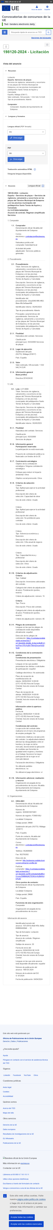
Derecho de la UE (10, 1125)
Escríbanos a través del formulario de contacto (21, 1184)
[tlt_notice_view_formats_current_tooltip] (43, 186)
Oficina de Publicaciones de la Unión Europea (22, 1038)
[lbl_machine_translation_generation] (35, 169)
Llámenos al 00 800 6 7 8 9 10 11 (16, 1174)
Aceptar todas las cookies (22, 1217)
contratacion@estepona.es (30, 237)
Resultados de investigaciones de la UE (18, 1134)
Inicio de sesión (37, 9)
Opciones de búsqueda (41, 38)
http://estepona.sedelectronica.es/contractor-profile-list (30, 861)
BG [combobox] (10, 153)
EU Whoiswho (8, 1138)
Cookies (6, 1092)
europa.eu (25, 1163)
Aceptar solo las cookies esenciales (26, 1224)
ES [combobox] (10, 132)
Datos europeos (9, 1129)
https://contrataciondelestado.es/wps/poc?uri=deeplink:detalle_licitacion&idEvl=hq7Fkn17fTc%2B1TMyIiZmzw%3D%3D (30, 643)
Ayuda (5, 1055)
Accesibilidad (8, 1096)
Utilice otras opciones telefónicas (15, 1179)
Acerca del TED (9, 1108)
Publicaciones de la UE (12, 1143)
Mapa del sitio (8, 1113)
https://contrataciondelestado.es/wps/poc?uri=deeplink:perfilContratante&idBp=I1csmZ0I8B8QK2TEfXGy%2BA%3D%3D (30, 874)
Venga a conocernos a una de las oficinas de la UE (23, 1188)
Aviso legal (7, 1087)
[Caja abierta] (6, 47)
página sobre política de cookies (31, 1199)
